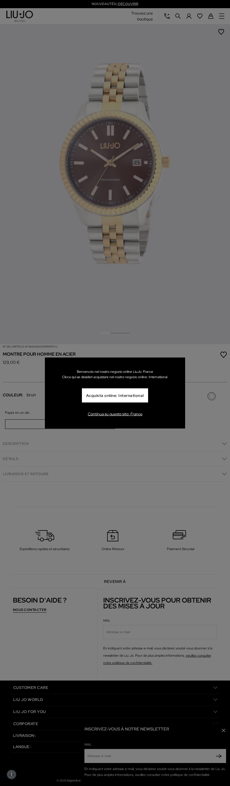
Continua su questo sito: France (115, 413)
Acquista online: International (115, 395)
